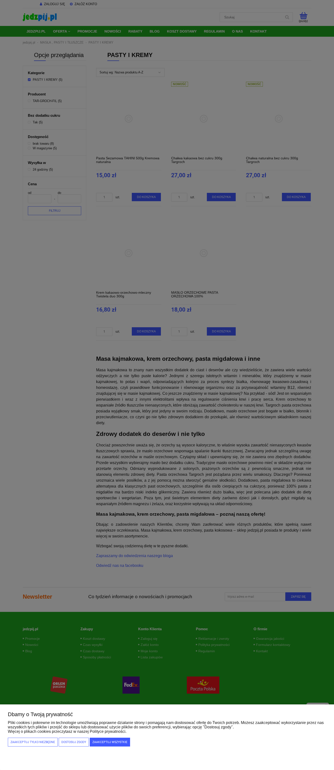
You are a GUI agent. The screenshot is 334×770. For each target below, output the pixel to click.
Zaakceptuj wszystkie (109, 742)
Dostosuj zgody (73, 742)
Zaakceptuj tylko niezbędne (33, 742)
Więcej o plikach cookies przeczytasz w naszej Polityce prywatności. (67, 731)
